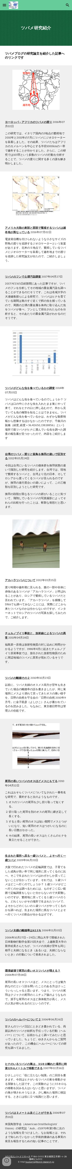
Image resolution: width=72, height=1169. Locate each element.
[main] (36, 28)
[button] (4, 5)
